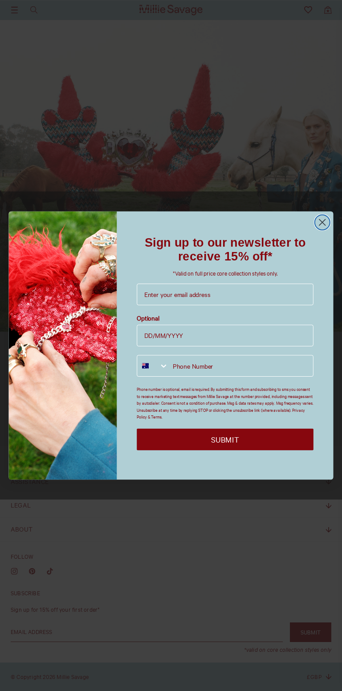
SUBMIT (225, 440)
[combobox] (152, 366)
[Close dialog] (322, 222)
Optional (148, 318)
